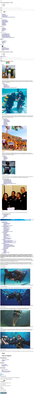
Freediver (5, 251)
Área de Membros (4, 364)
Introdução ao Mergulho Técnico (8, 240)
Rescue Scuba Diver (6, 229)
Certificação (3, 360)
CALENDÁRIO (6, 214)
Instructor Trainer (6, 247)
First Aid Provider (6, 230)
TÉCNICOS (5, 122)
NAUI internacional (3, 56)
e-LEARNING (6, 124)
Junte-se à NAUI (4, 160)
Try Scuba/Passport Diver (7, 223)
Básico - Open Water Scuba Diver (8, 225)
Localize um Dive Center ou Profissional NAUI (8, 37)
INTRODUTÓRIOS (5, 20)
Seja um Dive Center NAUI (5, 35)
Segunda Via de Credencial (5, 49)
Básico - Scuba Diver (3, 349)
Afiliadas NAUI (4, 29)
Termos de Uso (17, 377)
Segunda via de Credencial (5, 359)
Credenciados (4, 28)
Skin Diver (5, 224)
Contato (3, 217)
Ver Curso (31, 305)
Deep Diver (5, 233)
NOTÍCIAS (3, 41)
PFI (2, 370)
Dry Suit (5, 236)
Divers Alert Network (5, 369)
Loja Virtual (1, 38)
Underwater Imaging (6, 234)
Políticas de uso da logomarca (6, 371)
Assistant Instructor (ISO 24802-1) (8, 244)
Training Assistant (6, 235)
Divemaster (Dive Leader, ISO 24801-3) (9, 245)
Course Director (6, 248)
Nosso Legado (5, 84)
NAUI (3, 64)
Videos (3, 43)
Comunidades (4, 42)
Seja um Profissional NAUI (5, 33)
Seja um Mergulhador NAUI (6, 34)
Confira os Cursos (4, 118)
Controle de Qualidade (5, 15)
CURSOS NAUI (6, 119)
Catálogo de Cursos (4, 16)
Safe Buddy (5, 250)
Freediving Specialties (6, 252)
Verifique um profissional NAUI (6, 36)
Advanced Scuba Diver (7, 228)
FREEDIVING (4, 24)
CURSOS (3, 88)
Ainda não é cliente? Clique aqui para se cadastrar (6, 61)
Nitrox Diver (5, 227)
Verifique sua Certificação (5, 48)
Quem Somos (5, 85)
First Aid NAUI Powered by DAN (8, 231)
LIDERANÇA (4, 23)
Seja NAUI (3, 83)
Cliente (4, 55)
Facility (4, 54)
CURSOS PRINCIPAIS (5, 21)
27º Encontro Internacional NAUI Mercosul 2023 (10, 87)
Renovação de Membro (5, 365)
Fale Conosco (2, 44)
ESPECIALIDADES (6, 121)
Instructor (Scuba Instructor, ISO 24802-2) (9, 246)
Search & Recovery (6, 237)
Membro (4, 4)
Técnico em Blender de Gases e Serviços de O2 (10, 242)
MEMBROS (3, 125)
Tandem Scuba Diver (3, 306)
